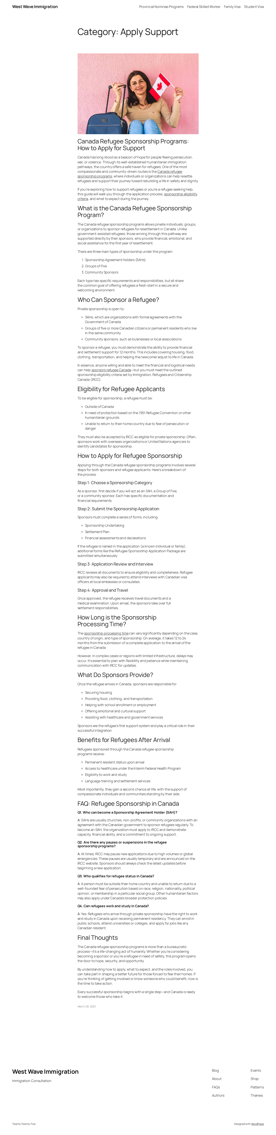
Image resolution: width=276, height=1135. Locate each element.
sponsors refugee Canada (111, 370)
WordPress (257, 1124)
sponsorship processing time (106, 633)
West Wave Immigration (35, 6)
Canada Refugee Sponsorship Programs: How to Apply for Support (133, 144)
